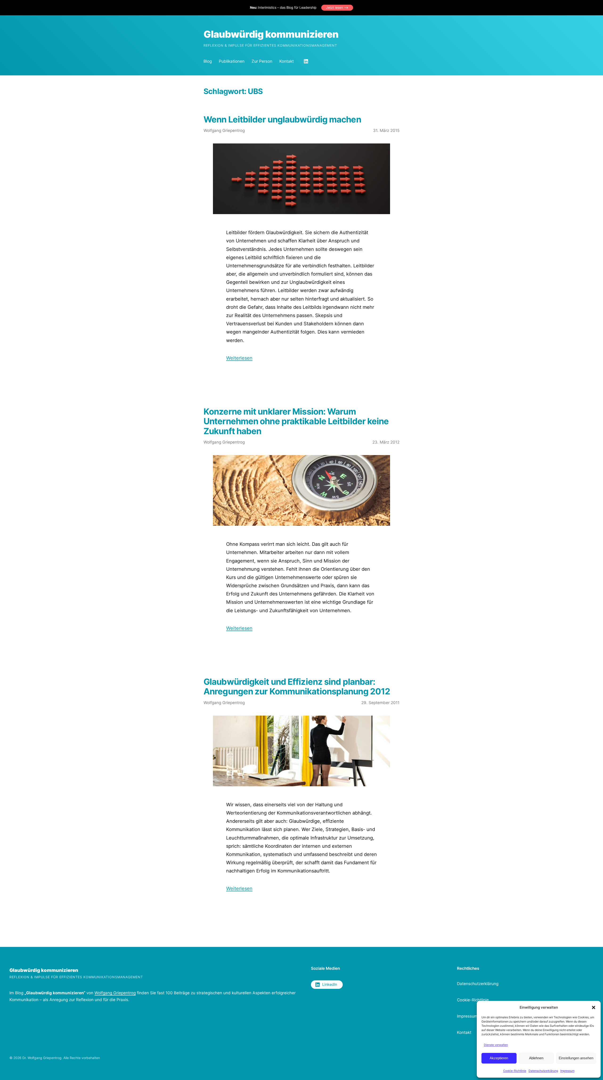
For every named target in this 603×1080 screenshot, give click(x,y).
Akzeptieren (499, 1058)
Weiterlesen (239, 358)
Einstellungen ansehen (576, 1058)
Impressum (567, 1070)
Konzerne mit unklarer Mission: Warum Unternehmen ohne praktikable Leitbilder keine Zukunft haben (296, 421)
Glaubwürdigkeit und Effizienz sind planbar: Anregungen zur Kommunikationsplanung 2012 (297, 687)
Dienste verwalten (496, 1045)
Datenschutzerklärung (543, 1070)
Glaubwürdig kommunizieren (271, 34)
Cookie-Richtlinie (514, 1070)
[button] (593, 1007)
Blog (208, 61)
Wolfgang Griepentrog (115, 992)
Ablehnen (536, 1058)
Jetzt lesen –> (337, 7)
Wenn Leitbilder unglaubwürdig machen (282, 119)
